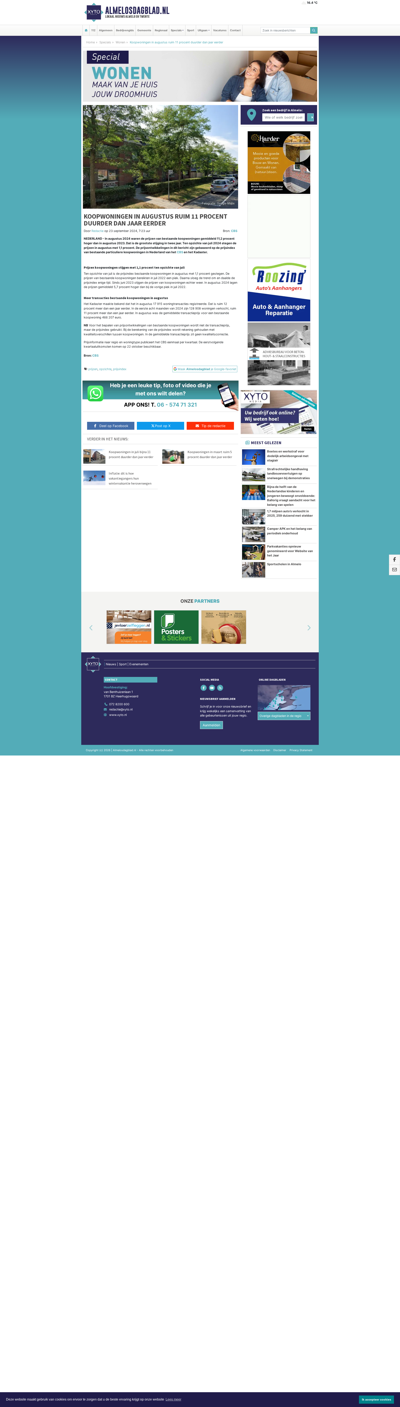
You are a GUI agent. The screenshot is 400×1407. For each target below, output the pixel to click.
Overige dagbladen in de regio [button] (280, 716)
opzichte (105, 369)
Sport (190, 30)
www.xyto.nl (118, 715)
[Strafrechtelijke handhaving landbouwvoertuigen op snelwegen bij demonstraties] (253, 475)
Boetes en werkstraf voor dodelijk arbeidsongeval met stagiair (288, 456)
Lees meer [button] (173, 1399)
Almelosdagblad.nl (137, 10)
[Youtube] (212, 687)
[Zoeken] (314, 30)
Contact (235, 30)
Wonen (120, 42)
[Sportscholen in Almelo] (253, 570)
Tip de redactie (213, 426)
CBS (234, 231)
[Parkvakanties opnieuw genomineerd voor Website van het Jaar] (253, 552)
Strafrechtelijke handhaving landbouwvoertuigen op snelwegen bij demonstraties (288, 473)
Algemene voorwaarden (255, 750)
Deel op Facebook (113, 426)
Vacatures (219, 30)
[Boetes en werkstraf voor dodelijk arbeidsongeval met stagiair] (253, 457)
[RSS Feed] (220, 687)
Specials (105, 42)
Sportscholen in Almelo (284, 564)
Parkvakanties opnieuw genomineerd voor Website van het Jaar (290, 551)
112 (93, 30)
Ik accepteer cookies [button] (376, 1399)
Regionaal (161, 30)
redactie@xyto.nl (120, 709)
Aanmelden (211, 725)
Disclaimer (279, 750)
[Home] (86, 30)
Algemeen (105, 30)
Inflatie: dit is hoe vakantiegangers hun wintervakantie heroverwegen (130, 478)
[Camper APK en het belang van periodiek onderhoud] (253, 534)
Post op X (162, 426)
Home (90, 42)
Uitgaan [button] (203, 30)
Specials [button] (176, 30)
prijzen (93, 369)
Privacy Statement (301, 750)
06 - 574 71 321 (177, 404)
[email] (394, 570)
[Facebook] (204, 687)
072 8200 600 (119, 704)
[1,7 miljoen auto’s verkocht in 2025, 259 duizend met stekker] (253, 517)
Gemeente (144, 30)
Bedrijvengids (125, 30)
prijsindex (119, 369)
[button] (86, 628)
